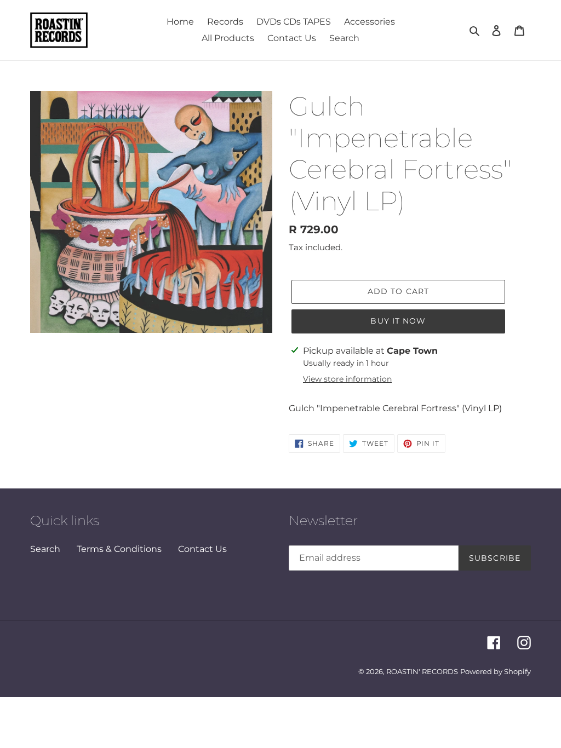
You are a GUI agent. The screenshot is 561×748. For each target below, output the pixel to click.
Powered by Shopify (495, 671)
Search (45, 549)
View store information (347, 379)
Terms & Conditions (119, 549)
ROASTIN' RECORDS (422, 671)
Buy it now (398, 321)
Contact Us (202, 549)
